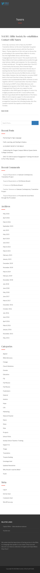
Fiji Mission (6, 383)
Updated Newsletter (9, 465)
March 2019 (7, 271)
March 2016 (7, 325)
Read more (4, 111)
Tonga (5, 449)
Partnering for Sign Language (12, 138)
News (4, 424)
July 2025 (6, 230)
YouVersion (6, 530)
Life (4, 407)
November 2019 (8, 267)
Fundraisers (6, 391)
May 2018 (6, 292)
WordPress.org (8, 502)
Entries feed (7, 494)
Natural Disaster (8, 416)
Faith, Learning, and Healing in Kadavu (15, 142)
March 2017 (7, 300)
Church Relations (8, 366)
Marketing (6, 411)
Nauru (5, 420)
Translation (6, 453)
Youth (5, 474)
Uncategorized (7, 461)
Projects (5, 432)
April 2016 (6, 321)
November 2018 (8, 280)
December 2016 (8, 305)
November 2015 (8, 333)
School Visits (7, 436)
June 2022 (6, 242)
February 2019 (7, 276)
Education (6, 374)
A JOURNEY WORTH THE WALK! (13, 146)
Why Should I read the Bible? (12, 469)
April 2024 (6, 238)
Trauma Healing (8, 457)
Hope (4, 403)
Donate (5, 370)
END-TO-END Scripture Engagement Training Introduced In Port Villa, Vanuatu (20, 158)
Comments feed (8, 498)
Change (5, 362)
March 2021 (7, 251)
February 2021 (7, 255)
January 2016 (7, 329)
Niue (4, 428)
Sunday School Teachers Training (13, 440)
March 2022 (7, 247)
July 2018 (6, 284)
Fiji (4, 378)
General (5, 395)
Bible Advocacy (7, 358)
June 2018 (6, 288)
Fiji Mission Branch (24, 181)
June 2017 (6, 296)
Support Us (6, 445)
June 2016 (6, 317)
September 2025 (8, 226)
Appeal (5, 354)
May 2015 (6, 338)
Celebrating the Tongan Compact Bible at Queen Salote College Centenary (19, 151)
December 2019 (8, 263)
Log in (5, 489)
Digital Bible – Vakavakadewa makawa (14, 526)
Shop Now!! (5, 549)
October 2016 (7, 309)
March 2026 (7, 222)
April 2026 (6, 218)
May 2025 (6, 234)
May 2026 (6, 214)
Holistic (5, 399)
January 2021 (7, 259)
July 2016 (6, 313)
